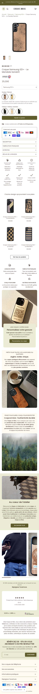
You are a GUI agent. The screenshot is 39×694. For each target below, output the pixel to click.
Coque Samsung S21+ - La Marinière (28, 245)
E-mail (6, 655)
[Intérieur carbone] (19, 111)
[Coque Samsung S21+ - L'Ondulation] (28, 206)
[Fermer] (24, 689)
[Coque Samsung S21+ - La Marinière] (28, 234)
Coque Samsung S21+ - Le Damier (10, 245)
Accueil (4, 14)
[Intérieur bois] (12, 111)
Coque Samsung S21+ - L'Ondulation (28, 217)
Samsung (10, 14)
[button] (19, 118)
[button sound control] (34, 497)
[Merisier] (5, 97)
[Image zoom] (19, 37)
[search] (7, 9)
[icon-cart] (35, 9)
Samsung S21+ (19, 14)
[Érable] (12, 97)
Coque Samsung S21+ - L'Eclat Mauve (10, 217)
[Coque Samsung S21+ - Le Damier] (10, 234)
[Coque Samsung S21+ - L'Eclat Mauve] (10, 206)
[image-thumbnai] (4, 57)
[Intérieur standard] (5, 111)
